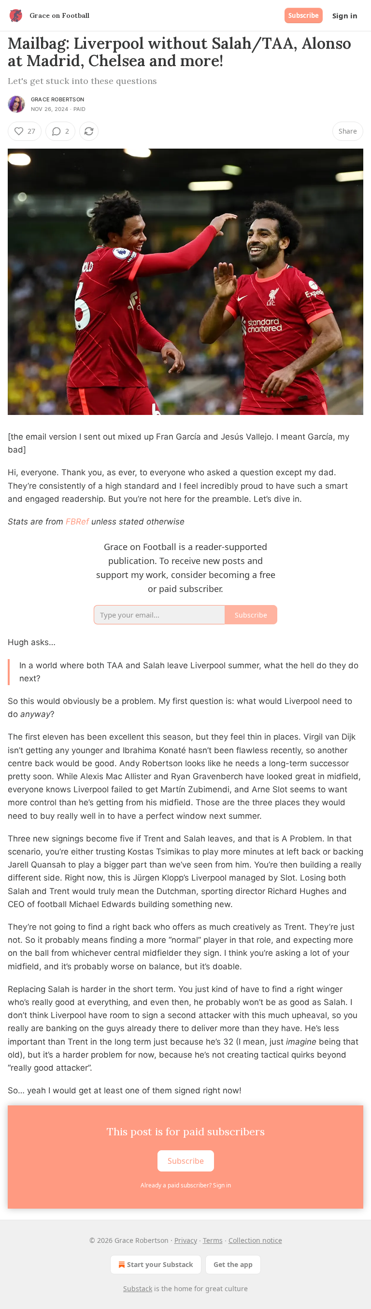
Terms (213, 1240)
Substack (137, 1288)
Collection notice (255, 1240)
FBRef (77, 521)
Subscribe (303, 15)
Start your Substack (160, 1264)
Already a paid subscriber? (186, 1185)
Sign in (344, 15)
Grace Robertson (57, 99)
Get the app (233, 1264)
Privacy (185, 1240)
